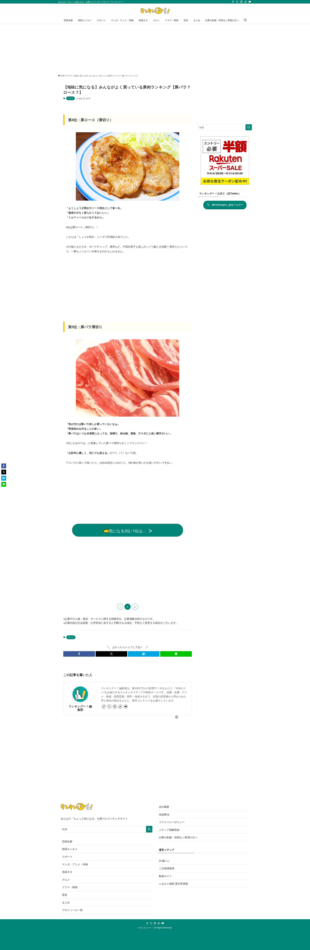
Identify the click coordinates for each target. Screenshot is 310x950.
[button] (79, 654)
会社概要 (164, 807)
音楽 (64, 895)
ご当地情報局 (166, 868)
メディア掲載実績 (169, 830)
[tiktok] (245, 2)
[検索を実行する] (248, 127)
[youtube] (250, 2)
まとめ (66, 902)
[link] (104, 706)
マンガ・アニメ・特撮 (75, 864)
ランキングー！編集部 (80, 707)
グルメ (66, 879)
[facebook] (233, 2)
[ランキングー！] (155, 10)
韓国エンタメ (70, 849)
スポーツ (67, 856)
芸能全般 (67, 841)
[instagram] (241, 2)
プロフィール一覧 (72, 910)
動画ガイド (165, 876)
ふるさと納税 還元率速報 (173, 883)
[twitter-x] (237, 2)
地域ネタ (67, 872)
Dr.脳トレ (164, 861)
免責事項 (164, 814)
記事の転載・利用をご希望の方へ (178, 837)
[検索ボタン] (245, 20)
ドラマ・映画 (70, 887)
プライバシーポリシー (172, 822)
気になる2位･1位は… (127, 530)
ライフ (70, 98)
